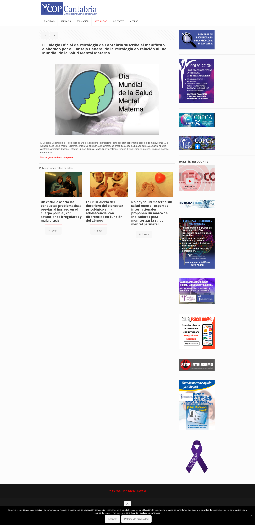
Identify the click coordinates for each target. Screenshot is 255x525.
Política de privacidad (136, 518)
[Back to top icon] (127, 504)
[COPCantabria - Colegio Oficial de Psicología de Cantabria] (69, 8)
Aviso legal (115, 490)
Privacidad (129, 490)
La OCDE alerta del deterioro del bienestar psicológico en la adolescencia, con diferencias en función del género (104, 211)
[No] (251, 515)
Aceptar (112, 518)
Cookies (142, 490)
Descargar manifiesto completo (56, 157)
